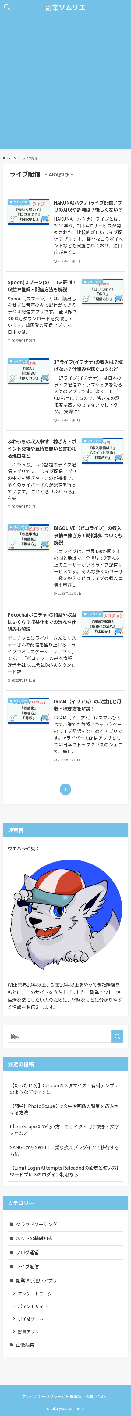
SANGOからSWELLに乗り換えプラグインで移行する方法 (64, 1150)
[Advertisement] (65, 83)
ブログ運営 (27, 1252)
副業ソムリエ (65, 7)
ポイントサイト (33, 1306)
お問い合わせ (97, 1396)
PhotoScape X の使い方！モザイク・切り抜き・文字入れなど (64, 1129)
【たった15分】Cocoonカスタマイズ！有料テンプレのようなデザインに (64, 1088)
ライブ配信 (27, 1266)
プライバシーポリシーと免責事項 (51, 1396)
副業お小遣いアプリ (36, 1280)
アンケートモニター (37, 1294)
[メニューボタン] (123, 7)
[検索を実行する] (117, 1036)
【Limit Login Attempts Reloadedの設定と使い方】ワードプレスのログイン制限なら (65, 1171)
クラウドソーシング (36, 1224)
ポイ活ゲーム (31, 1319)
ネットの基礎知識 (34, 1238)
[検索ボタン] (7, 7)
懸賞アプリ (28, 1331)
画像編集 (25, 1344)
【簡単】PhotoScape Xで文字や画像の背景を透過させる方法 (64, 1109)
